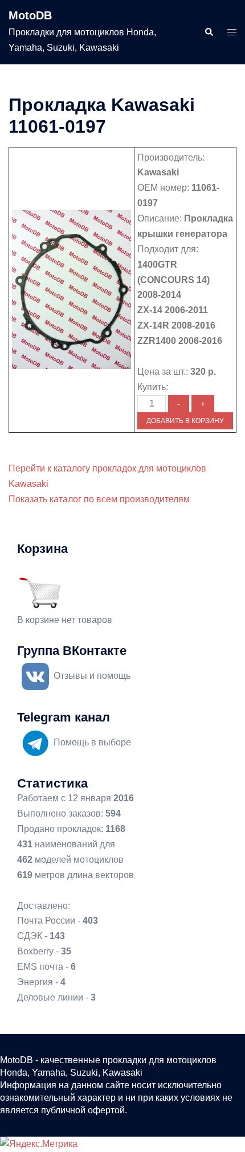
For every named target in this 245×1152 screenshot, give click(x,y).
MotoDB (30, 15)
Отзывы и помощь (92, 675)
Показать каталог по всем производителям (99, 499)
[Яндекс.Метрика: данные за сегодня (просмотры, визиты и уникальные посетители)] (38, 1144)
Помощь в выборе (92, 742)
